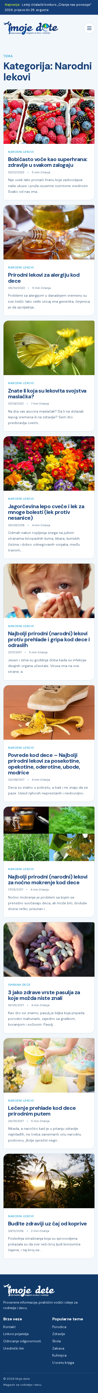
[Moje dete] (31, 28)
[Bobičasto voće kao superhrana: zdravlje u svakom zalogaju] (49, 116)
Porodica (59, 1327)
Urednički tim (13, 1348)
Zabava (58, 1348)
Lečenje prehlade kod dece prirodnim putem (42, 1111)
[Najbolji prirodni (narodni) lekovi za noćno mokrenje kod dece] (49, 834)
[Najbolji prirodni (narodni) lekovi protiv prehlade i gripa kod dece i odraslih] (49, 591)
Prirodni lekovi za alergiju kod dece (43, 277)
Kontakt (9, 1327)
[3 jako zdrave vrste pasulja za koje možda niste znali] (49, 949)
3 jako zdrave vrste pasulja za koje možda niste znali (44, 995)
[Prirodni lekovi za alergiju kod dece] (49, 232)
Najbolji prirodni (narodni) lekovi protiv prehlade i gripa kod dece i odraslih (49, 639)
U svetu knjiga (63, 1363)
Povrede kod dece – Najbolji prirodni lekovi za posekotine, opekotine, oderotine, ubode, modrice (44, 764)
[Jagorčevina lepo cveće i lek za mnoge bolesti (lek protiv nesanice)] (49, 463)
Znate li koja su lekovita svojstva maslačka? (47, 393)
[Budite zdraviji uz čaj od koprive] (49, 1181)
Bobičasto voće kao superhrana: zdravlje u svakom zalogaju (47, 162)
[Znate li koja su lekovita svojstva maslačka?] (49, 348)
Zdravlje (58, 1334)
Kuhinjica (59, 1355)
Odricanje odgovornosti (22, 1341)
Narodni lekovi (21, 152)
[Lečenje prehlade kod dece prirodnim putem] (49, 1065)
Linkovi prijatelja (16, 1334)
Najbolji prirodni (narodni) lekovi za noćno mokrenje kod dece (48, 879)
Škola (56, 1341)
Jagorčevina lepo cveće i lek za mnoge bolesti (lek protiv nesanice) (46, 512)
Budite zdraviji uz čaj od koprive (47, 1223)
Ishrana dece (19, 985)
